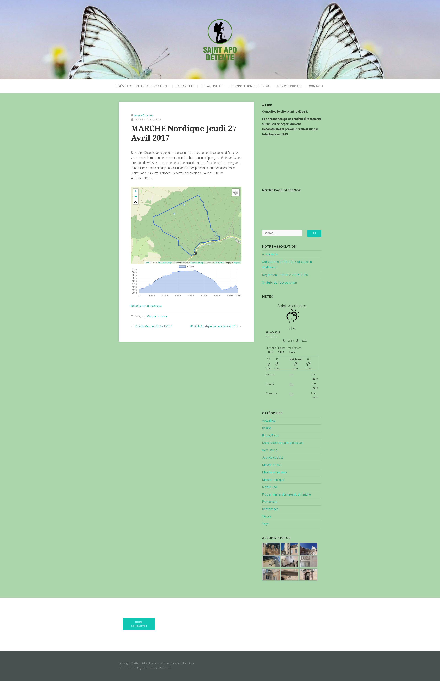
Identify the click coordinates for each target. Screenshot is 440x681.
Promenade (269, 501)
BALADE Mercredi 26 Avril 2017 (153, 326)
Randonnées (270, 509)
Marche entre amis (274, 472)
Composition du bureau (251, 86)
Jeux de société (272, 457)
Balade (266, 428)
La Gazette (185, 86)
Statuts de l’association (279, 282)
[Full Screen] (135, 201)
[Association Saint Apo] (220, 40)
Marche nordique (157, 316)
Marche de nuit (272, 465)
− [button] (136, 196)
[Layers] (235, 192)
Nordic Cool (270, 487)
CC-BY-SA (219, 262)
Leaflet (147, 262)
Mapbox (237, 262)
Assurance (270, 254)
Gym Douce (269, 450)
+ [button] (136, 191)
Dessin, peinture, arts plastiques (282, 442)
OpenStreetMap (165, 262)
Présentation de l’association (142, 86)
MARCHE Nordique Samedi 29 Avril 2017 (214, 326)
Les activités (212, 86)
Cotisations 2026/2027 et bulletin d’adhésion (287, 264)
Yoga (265, 524)
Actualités (269, 420)
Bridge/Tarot (270, 435)
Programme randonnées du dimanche (286, 494)
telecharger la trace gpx (146, 305)
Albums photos (289, 86)
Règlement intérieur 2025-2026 (285, 275)
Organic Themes (147, 668)
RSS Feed (165, 668)
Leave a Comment (143, 115)
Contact (316, 86)
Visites (266, 516)
